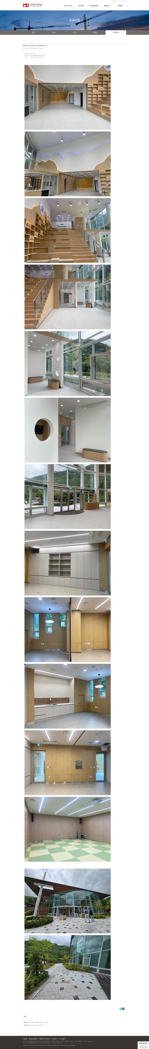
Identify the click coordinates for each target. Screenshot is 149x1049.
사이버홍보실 (94, 6)
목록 (25, 1016)
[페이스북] (123, 1008)
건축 (53, 33)
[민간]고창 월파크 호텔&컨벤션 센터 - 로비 (37, 1022)
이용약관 (25, 1039)
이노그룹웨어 (62, 1039)
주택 (33, 33)
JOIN (124, 1)
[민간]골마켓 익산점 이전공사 (34, 1025)
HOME (114, 1)
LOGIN (119, 1)
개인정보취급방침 (33, 1039)
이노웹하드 (54, 1039)
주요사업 (81, 6)
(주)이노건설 (68, 6)
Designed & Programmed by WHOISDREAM (64, 1045)
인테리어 (116, 33)
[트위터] (121, 1008)
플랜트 (95, 33)
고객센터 (120, 6)
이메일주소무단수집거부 (44, 1039)
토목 (74, 33)
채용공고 (107, 6)
